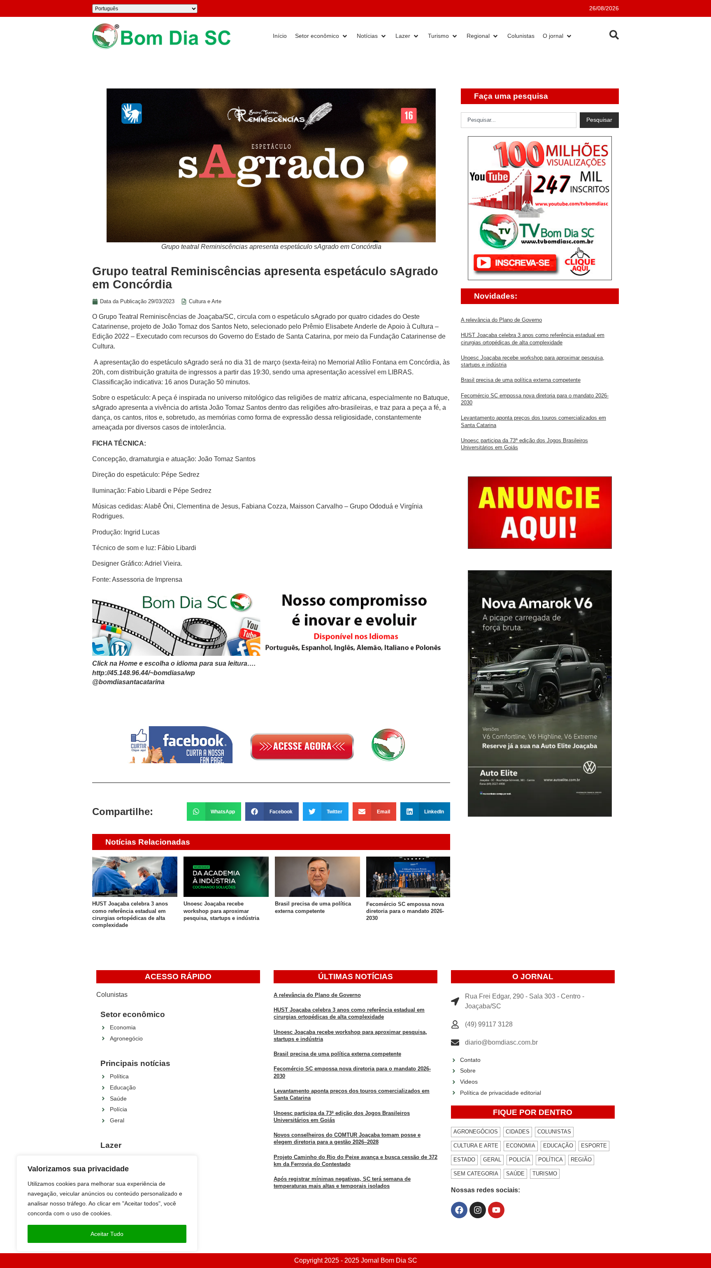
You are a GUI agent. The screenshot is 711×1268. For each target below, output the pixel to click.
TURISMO (544, 1173)
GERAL (492, 1160)
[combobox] (518, 120)
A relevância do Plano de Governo (501, 320)
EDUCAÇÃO (558, 1146)
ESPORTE (594, 1146)
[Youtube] (496, 1210)
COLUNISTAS (554, 1132)
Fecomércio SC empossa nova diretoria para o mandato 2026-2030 (405, 911)
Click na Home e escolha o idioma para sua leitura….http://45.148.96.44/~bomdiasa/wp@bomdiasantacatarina (174, 672)
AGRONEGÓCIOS (475, 1132)
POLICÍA (519, 1160)
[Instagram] (477, 1210)
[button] (214, 811)
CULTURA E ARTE (475, 1146)
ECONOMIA (520, 1146)
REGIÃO (581, 1160)
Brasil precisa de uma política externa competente (521, 380)
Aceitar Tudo (107, 1234)
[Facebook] (459, 1210)
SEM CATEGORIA (475, 1173)
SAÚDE (515, 1173)
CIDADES (518, 1132)
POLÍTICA (550, 1160)
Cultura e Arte (205, 301)
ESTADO (464, 1160)
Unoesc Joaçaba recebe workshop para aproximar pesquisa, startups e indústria (221, 911)
